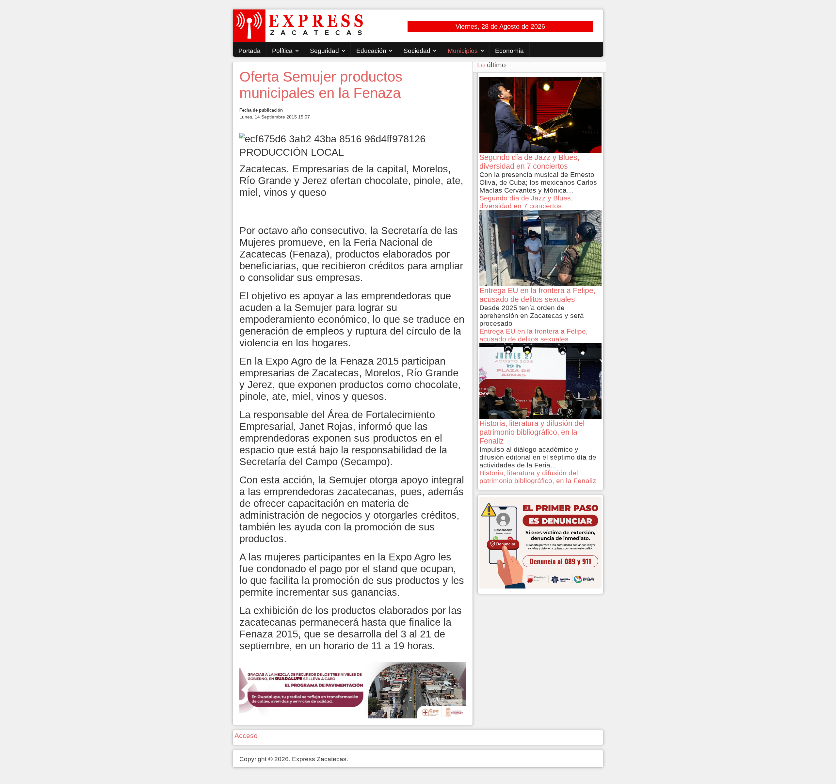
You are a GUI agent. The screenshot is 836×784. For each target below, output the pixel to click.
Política (282, 50)
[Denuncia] (540, 542)
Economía (509, 50)
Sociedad (417, 50)
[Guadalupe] (352, 689)
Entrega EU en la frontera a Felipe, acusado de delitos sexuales (533, 335)
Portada (249, 50)
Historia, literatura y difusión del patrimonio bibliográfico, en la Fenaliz (537, 476)
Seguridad (324, 50)
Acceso (246, 735)
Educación (371, 50)
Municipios (463, 50)
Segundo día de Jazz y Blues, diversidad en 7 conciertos (526, 202)
